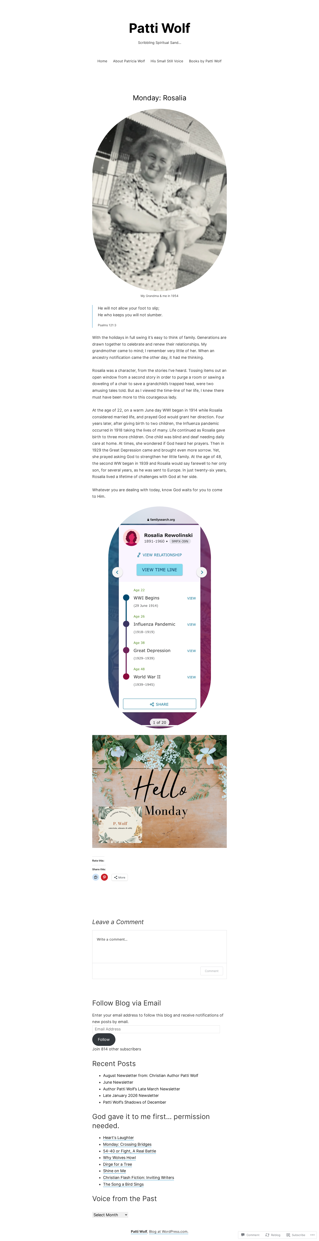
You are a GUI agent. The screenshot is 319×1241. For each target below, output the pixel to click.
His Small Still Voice (167, 61)
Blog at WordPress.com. (168, 1231)
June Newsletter (118, 1082)
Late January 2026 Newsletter (131, 1095)
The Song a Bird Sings (123, 1184)
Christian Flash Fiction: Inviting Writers (138, 1177)
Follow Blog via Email (126, 1003)
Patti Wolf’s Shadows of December (134, 1102)
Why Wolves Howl (119, 1157)
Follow (104, 1039)
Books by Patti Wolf (205, 61)
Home (102, 61)
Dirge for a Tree (117, 1164)
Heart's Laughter (118, 1137)
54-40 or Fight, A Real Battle (129, 1151)
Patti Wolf (159, 28)
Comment (212, 971)
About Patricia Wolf (129, 61)
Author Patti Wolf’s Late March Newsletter (141, 1089)
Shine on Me (114, 1170)
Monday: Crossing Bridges (127, 1144)
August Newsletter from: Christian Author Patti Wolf (150, 1075)
